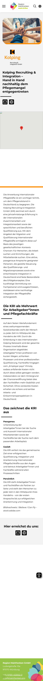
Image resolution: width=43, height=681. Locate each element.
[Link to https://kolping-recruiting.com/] (11, 101)
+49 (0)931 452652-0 (12, 675)
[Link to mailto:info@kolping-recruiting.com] (5, 101)
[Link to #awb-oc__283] (4, 6)
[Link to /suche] (34, 6)
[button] (21, 128)
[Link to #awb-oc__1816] (39, 6)
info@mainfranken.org (14, 678)
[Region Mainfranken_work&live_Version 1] (19, 6)
